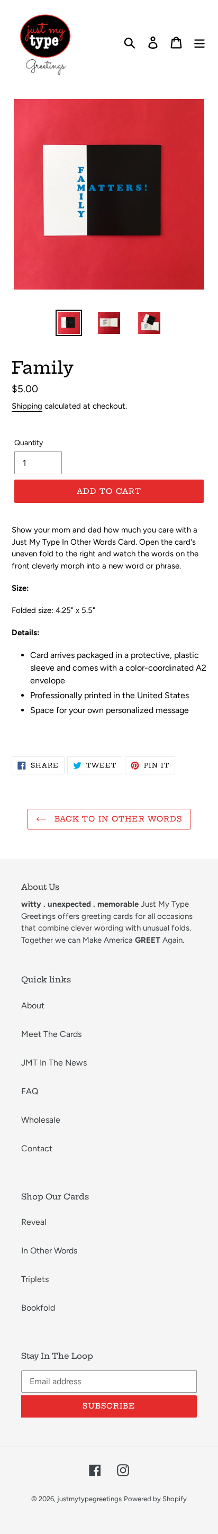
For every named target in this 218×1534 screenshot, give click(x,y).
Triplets (35, 1279)
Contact (36, 1148)
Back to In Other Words (117, 819)
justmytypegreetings (89, 1499)
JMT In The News (54, 1063)
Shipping (27, 406)
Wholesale (40, 1120)
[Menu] (199, 43)
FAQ (29, 1091)
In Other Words (49, 1251)
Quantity (28, 442)
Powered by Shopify (155, 1499)
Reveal (34, 1222)
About (32, 1005)
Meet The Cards (51, 1034)
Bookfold (38, 1308)
